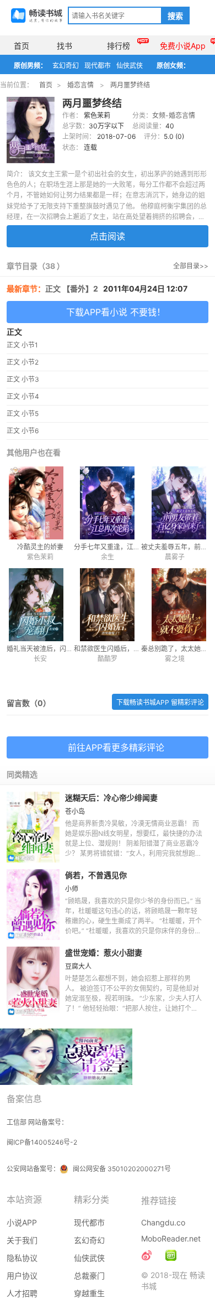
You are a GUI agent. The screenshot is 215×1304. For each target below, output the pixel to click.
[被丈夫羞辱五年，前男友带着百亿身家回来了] (174, 503)
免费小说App (183, 45)
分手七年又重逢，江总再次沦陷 (120, 547)
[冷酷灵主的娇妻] (40, 503)
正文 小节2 (23, 362)
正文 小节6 (23, 431)
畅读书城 (36, 15)
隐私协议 (22, 1258)
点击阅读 (107, 236)
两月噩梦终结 (130, 85)
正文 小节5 (23, 413)
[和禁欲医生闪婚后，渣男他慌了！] (107, 605)
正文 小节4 (23, 396)
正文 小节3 (23, 379)
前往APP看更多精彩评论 (116, 747)
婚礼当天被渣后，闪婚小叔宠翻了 (56, 649)
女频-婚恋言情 (173, 115)
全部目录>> (190, 266)
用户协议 (22, 1275)
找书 (64, 45)
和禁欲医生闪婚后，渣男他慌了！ (123, 649)
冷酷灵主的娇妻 (40, 547)
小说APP (22, 1222)
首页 (21, 45)
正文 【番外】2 (71, 288)
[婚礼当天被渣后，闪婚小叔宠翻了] (40, 605)
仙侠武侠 (129, 65)
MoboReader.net (171, 1238)
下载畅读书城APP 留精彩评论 (160, 702)
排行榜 (118, 45)
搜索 (175, 16)
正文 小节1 (22, 345)
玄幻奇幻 (65, 65)
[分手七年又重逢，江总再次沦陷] (107, 503)
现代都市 (97, 65)
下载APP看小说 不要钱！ (115, 312)
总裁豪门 (89, 1275)
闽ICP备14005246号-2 (42, 1142)
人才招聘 (22, 1293)
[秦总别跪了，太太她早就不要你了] (174, 605)
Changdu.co (163, 1222)
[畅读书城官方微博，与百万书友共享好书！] (146, 1255)
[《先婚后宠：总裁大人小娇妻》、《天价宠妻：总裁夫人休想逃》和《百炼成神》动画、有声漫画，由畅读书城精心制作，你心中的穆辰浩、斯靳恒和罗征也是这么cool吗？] (170, 1255)
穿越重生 (89, 1293)
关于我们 (22, 1240)
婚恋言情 (80, 85)
